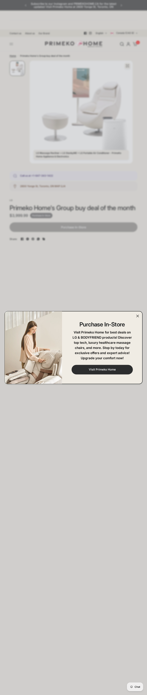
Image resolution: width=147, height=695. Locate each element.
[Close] (137, 316)
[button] (102, 369)
